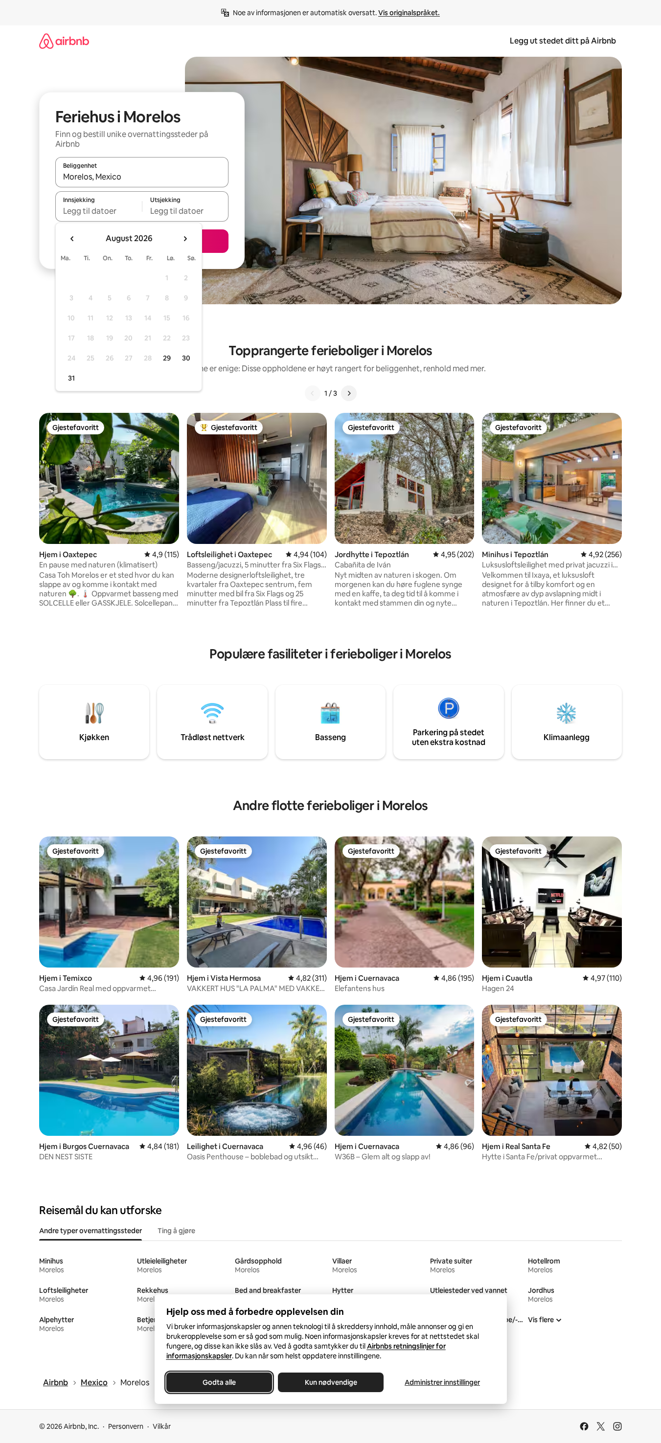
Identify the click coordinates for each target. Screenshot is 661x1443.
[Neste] (349, 393)
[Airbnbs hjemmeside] (64, 40)
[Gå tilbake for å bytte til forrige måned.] (72, 239)
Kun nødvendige (330, 1382)
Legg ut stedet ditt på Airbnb (563, 41)
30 (186, 358)
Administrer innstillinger (442, 1382)
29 (167, 358)
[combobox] (142, 176)
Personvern (125, 1426)
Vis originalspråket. (409, 12)
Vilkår (162, 1426)
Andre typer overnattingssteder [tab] (90, 1230)
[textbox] (98, 211)
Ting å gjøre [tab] (176, 1230)
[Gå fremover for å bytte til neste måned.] (185, 239)
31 (71, 378)
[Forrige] (312, 393)
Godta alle (219, 1382)
